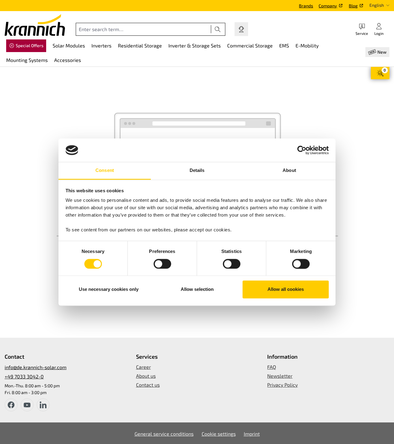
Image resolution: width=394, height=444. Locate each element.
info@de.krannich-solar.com (35, 367)
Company (328, 5)
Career (143, 367)
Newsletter (279, 376)
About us (146, 376)
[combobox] (143, 29)
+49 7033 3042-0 (24, 376)
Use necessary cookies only (109, 289)
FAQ (271, 367)
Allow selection (197, 289)
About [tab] (289, 170)
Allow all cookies (285, 289)
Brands (306, 5)
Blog (353, 5)
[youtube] (27, 404)
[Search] (218, 29)
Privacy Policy (282, 385)
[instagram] (43, 404)
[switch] (162, 264)
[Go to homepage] (35, 25)
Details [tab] (197, 170)
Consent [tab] (104, 170)
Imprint (252, 434)
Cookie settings (219, 434)
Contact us (148, 385)
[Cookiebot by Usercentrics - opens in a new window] (302, 150)
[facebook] (11, 404)
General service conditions (164, 434)
